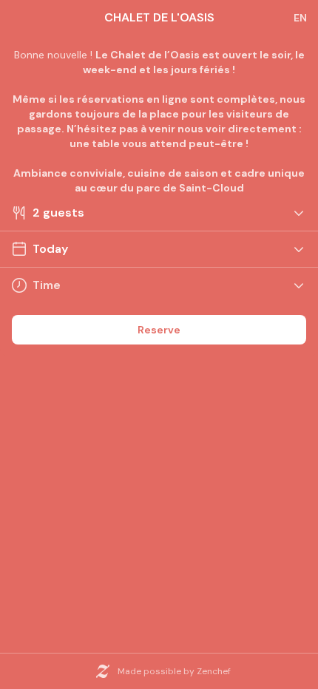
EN (300, 17)
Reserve (159, 329)
